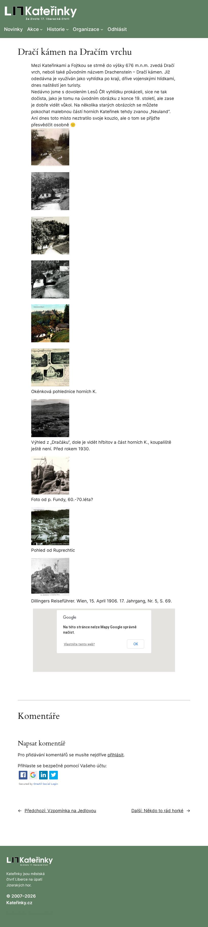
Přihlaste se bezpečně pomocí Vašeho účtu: (62, 765)
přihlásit (116, 754)
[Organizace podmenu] (101, 29)
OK (135, 644)
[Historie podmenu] (67, 29)
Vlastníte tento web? (79, 644)
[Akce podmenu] (41, 29)
